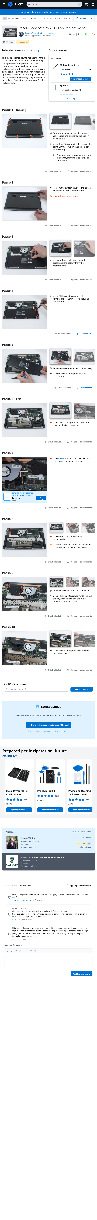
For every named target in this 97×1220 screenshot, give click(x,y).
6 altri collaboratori (46, 33)
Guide (57, 18)
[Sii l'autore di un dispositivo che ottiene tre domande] (89, 844)
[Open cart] (86, 4)
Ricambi (47, 18)
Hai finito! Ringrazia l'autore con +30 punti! (50, 725)
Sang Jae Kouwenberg (21, 900)
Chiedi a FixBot (54, 171)
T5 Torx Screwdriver (70, 65)
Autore (10, 831)
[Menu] (4, 4)
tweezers (61, 458)
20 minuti (10, 42)
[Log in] (92, 4)
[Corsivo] (12, 951)
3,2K (73, 34)
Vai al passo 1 (30, 50)
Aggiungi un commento (79, 681)
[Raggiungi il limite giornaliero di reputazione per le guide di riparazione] (84, 844)
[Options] (5, 18)
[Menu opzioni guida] (91, 18)
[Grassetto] (7, 951)
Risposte (67, 18)
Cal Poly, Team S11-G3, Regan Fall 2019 (47, 857)
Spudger (64, 85)
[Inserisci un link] (20, 951)
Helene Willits (30, 33)
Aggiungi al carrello (80, 78)
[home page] (15, 4)
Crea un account (68, 12)
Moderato (24, 42)
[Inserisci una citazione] (24, 951)
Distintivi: (86, 837)
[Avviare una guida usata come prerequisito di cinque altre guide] (79, 844)
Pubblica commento (81, 974)
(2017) (33, 18)
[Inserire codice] (16, 951)
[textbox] (48, 961)
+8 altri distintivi (85, 847)
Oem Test (16, 919)
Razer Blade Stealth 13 (18, 18)
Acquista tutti (10, 755)
